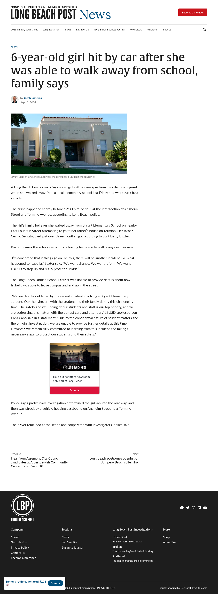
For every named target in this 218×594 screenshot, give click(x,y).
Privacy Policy (20, 547)
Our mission (19, 542)
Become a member (193, 12)
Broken (132, 549)
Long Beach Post (51, 29)
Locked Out (127, 539)
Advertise (152, 29)
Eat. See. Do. (82, 29)
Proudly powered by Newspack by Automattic (183, 588)
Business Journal (72, 547)
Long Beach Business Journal (109, 29)
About (15, 537)
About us (166, 29)
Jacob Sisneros (33, 98)
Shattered (132, 558)
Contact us (18, 553)
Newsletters (135, 29)
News (68, 29)
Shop (166, 537)
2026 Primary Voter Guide (24, 29)
